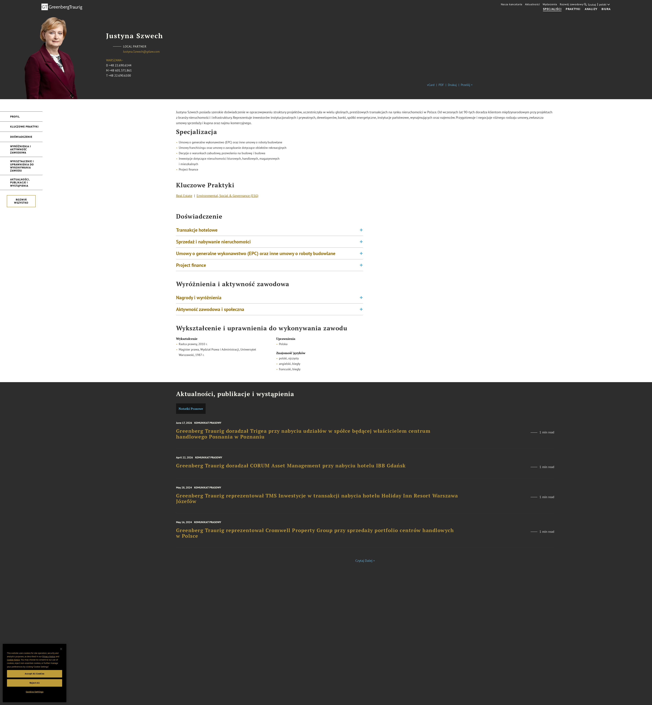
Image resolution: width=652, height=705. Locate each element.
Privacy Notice (48, 656)
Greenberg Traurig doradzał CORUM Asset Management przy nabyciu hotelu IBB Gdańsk (291, 466)
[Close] (61, 649)
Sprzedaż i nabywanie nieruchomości (213, 241)
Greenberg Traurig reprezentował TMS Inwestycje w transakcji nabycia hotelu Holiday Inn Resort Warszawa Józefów (317, 498)
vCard (430, 85)
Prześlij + (467, 85)
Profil (15, 116)
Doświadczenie (21, 136)
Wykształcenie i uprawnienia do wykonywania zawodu (22, 165)
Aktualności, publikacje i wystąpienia (20, 182)
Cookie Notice (13, 659)
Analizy (591, 9)
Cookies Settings (34, 691)
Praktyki (573, 9)
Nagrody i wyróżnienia (198, 297)
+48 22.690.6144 (120, 65)
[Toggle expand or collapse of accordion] (361, 230)
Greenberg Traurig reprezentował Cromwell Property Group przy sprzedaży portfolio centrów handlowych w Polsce (315, 533)
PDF (441, 85)
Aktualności (532, 4)
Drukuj (452, 85)
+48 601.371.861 (120, 70)
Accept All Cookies (34, 673)
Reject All (35, 682)
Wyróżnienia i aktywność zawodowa (20, 149)
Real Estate (184, 195)
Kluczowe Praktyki (24, 126)
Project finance (191, 265)
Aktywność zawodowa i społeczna (210, 309)
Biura (606, 9)
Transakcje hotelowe (197, 230)
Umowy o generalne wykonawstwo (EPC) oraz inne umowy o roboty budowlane (255, 253)
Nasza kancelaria (511, 4)
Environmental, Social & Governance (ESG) (227, 195)
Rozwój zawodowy (571, 4)
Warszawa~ (114, 60)
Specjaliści (552, 9)
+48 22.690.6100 (119, 75)
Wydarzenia (550, 4)
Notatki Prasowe (191, 409)
